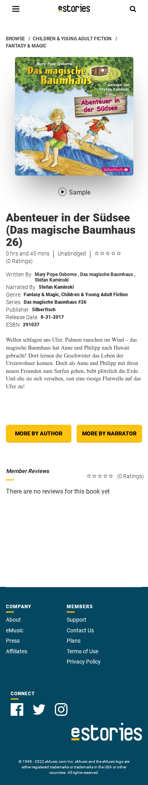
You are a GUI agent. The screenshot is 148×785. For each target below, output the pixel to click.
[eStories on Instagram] (61, 709)
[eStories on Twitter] (39, 709)
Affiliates (16, 651)
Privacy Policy (84, 661)
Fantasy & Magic (42, 294)
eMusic (14, 630)
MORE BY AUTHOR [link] (38, 433)
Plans (74, 640)
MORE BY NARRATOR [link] (109, 433)
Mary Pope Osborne (57, 274)
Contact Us (80, 630)
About (13, 620)
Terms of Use (82, 651)
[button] (16, 9)
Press (13, 640)
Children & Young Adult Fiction (94, 294)
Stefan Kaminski (52, 280)
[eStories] (74, 8)
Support (76, 620)
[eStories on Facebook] (17, 709)
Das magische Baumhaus (107, 274)
